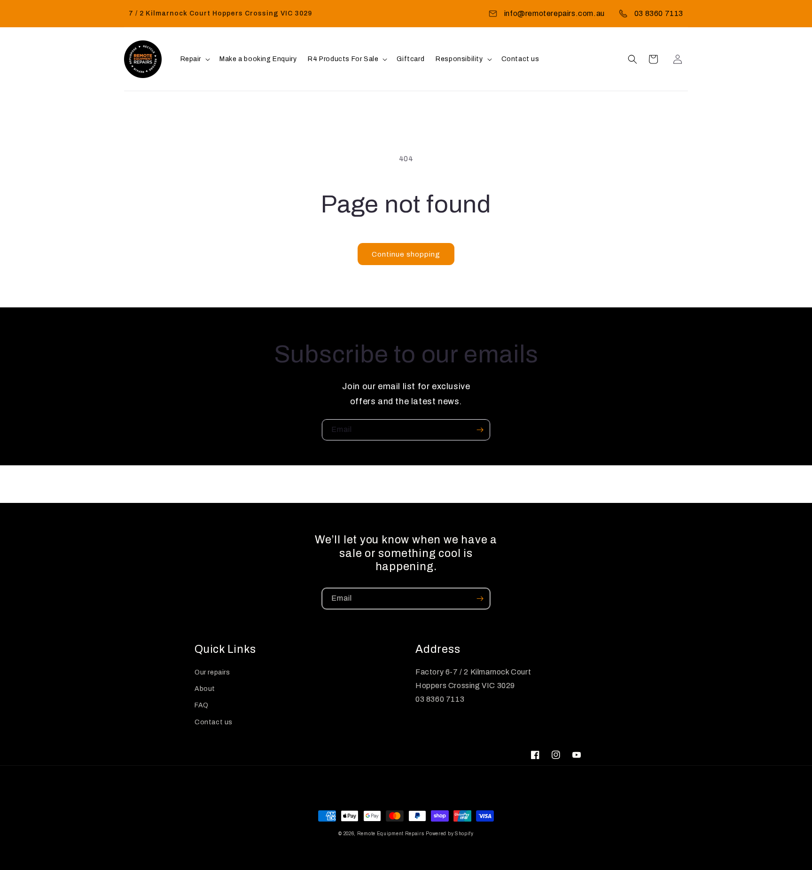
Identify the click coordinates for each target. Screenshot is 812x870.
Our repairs (212, 672)
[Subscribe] (479, 430)
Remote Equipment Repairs (390, 833)
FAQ (202, 705)
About (205, 688)
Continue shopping (406, 254)
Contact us (214, 722)
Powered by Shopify (450, 833)
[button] (194, 59)
